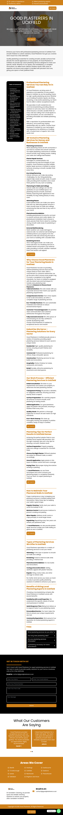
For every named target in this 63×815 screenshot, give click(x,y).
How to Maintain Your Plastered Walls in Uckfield (15, 125)
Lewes (12, 774)
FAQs (11, 138)
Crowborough (14, 771)
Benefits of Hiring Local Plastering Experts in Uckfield (15, 135)
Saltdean (13, 777)
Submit (31, 705)
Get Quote (52, 8)
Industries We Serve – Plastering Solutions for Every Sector (15, 111)
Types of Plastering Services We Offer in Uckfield (15, 130)
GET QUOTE (31, 39)
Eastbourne (47, 768)
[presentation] (31, 750)
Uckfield (29, 771)
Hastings (29, 768)
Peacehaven (47, 774)
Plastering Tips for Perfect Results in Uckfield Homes (15, 120)
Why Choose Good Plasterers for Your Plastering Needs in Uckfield (15, 105)
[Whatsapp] (59, 811)
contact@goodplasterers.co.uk (23, 674)
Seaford (46, 771)
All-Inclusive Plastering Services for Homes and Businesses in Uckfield (15, 98)
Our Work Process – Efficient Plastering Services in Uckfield (15, 116)
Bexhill (12, 768)
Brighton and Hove (32, 777)
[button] (30, 751)
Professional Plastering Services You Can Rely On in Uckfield (15, 91)
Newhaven (30, 774)
